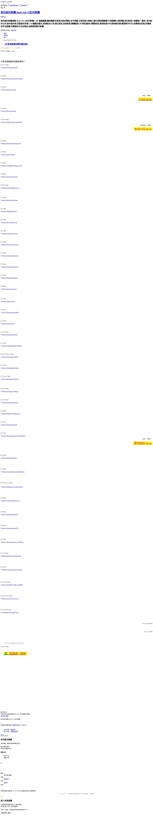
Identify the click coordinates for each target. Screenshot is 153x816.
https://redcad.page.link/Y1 (10, 67)
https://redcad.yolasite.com (10, 256)
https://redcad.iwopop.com (10, 233)
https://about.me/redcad (9, 111)
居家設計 (13, 30)
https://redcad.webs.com (9, 289)
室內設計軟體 (4, 716)
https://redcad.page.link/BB (10, 312)
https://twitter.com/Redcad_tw (11, 500)
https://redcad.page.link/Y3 (10, 528)
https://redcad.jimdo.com (9, 211)
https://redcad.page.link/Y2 (10, 514)
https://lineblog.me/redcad (10, 278)
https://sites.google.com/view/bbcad (12, 542)
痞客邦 (15, 725)
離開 (9, 812)
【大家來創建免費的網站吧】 (16, 44)
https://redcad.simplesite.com (10, 188)
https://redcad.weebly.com (10, 200)
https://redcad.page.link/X (9, 334)
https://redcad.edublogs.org (10, 267)
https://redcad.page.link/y (9, 458)
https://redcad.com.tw (8, 301)
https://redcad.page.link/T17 (10, 379)
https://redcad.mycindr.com (10, 244)
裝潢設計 (13, 729)
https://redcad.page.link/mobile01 (12, 346)
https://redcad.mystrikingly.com (11, 143)
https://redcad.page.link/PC (10, 357)
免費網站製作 (14, 731)
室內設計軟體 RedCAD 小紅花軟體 (20, 12)
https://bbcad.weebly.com (9, 222)
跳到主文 (3, 16)
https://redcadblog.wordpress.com (12, 165)
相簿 (5, 33)
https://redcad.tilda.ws (8, 154)
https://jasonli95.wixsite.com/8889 (12, 585)
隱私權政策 (85, 793)
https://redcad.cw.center (9, 90)
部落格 (6, 35)
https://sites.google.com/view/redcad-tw (14, 436)
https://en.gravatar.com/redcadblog (12, 78)
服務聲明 (92, 793)
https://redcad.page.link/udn (10, 368)
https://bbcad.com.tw (8, 323)
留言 (18, 725)
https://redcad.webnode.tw (10, 177)
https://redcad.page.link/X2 (10, 391)
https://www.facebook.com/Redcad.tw (13, 472)
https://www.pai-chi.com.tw (10, 598)
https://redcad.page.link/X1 (10, 402)
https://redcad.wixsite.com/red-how (12, 487)
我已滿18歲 (4, 812)
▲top (2, 734)
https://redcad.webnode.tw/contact (12, 570)
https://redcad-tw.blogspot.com (11, 413)
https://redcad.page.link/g (9, 425)
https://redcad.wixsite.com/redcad (12, 122)
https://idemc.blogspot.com (10, 612)
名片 (5, 37)
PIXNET (64, 793)
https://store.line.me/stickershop (11, 556)
